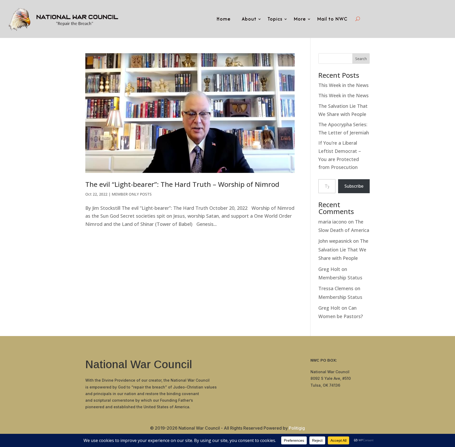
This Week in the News (343, 85)
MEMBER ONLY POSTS (132, 194)
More (300, 18)
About (249, 18)
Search (361, 58)
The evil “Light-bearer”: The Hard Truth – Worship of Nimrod (182, 184)
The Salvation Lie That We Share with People (343, 249)
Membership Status (340, 277)
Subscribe (353, 186)
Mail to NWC (332, 18)
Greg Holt (329, 269)
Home (223, 18)
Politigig (297, 428)
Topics (275, 18)
